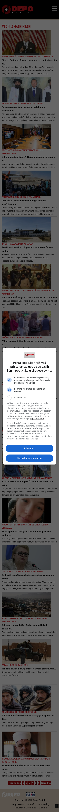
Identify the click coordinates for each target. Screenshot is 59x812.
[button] (29, 397)
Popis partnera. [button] (37, 418)
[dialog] (29, 406)
